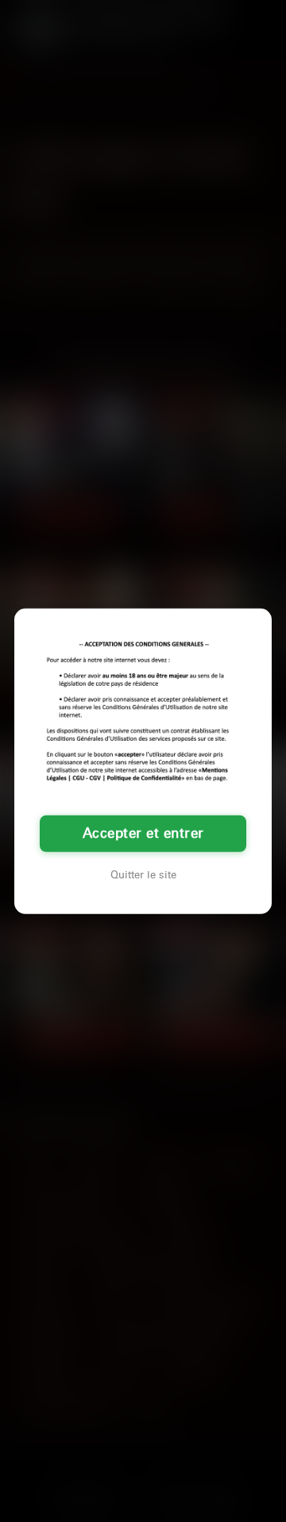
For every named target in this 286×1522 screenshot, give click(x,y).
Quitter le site (143, 875)
